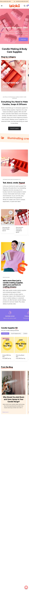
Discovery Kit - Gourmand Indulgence (20, 229)
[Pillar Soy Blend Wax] (20, 345)
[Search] (24, 6)
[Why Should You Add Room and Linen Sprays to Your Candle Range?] (13, 383)
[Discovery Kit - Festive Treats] (7, 217)
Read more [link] (5, 412)
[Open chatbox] (26, 587)
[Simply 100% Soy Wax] (7, 345)
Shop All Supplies (14, 128)
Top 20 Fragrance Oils (16, 333)
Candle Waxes (5, 333)
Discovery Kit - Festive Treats (6, 228)
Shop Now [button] (23, 39)
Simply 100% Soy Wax (6, 355)
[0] (27, 6)
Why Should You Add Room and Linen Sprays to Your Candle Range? (13, 399)
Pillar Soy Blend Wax (20, 355)
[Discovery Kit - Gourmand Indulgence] (20, 217)
